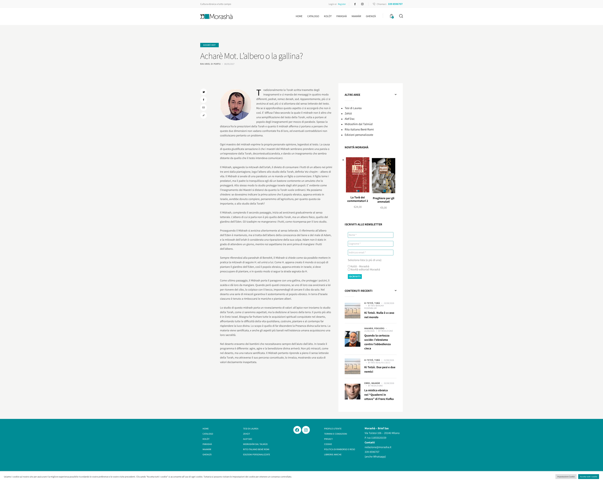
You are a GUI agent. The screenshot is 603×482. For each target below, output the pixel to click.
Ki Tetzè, (369, 303)
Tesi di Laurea (353, 108)
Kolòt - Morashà (359, 266)
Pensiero (379, 328)
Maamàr (375, 383)
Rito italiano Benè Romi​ (359, 129)
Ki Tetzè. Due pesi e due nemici (379, 369)
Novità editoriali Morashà (365, 269)
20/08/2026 (389, 383)
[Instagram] (306, 430)
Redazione (387, 330)
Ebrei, (367, 383)
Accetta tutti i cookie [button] (588, 476)
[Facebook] (297, 430)
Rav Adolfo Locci (380, 362)
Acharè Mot (209, 45)
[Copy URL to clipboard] (203, 115)
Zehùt (348, 113)
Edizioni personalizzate (359, 135)
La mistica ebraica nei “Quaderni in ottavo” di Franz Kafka (379, 394)
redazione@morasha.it (378, 447)
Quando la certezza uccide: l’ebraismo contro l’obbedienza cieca (377, 342)
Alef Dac (350, 119)
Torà (377, 303)
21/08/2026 (369, 330)
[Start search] (401, 16)
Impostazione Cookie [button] (566, 476)
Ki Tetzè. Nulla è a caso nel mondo (379, 315)
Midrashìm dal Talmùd (358, 124)
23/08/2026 (389, 303)
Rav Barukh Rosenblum (374, 307)
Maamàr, (369, 328)
